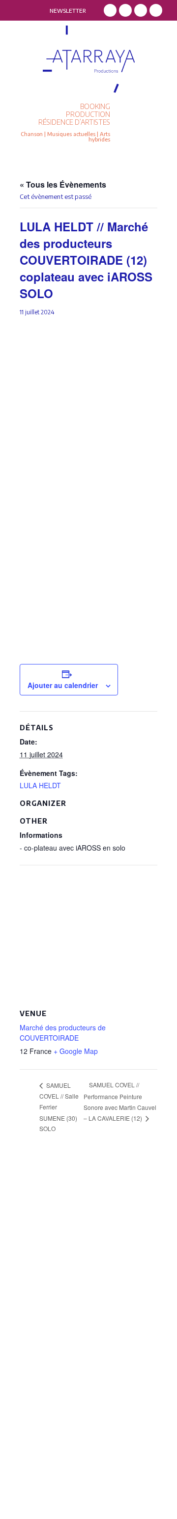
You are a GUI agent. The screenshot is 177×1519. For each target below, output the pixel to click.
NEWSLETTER (68, 10)
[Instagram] (125, 10)
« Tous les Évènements (63, 184)
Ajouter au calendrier (63, 685)
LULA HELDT (40, 785)
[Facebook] (110, 10)
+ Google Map (76, 1051)
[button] (146, 123)
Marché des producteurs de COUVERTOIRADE (63, 1032)
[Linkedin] (140, 10)
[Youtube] (155, 10)
